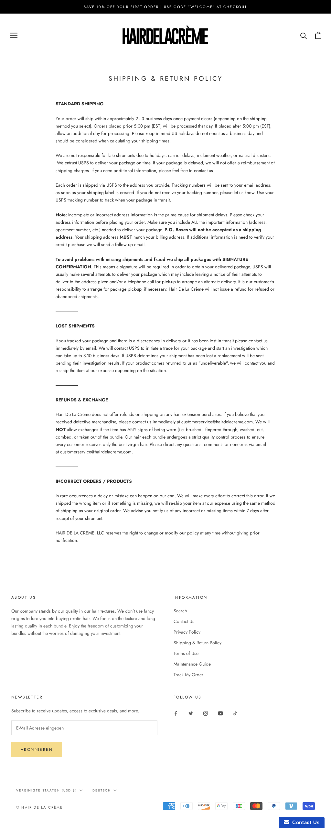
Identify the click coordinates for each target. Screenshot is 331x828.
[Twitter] (190, 713)
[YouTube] (220, 713)
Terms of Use (186, 653)
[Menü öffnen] (13, 35)
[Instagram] (205, 713)
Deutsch (101, 790)
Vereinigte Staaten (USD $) (46, 790)
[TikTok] (235, 713)
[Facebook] (176, 713)
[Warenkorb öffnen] (318, 35)
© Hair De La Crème (39, 807)
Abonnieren (37, 749)
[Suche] (303, 35)
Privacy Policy (187, 632)
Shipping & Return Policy (197, 642)
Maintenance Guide (192, 664)
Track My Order (188, 674)
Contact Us (184, 621)
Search (180, 610)
